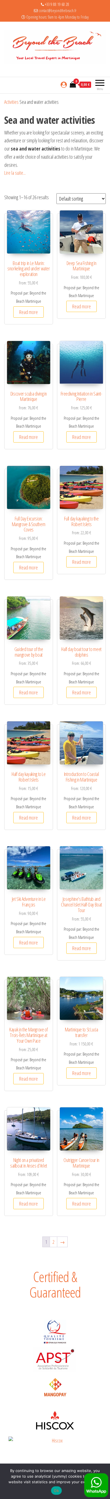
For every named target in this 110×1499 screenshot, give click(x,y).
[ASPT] (55, 1359)
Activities (11, 101)
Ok (56, 1490)
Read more (28, 312)
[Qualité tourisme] (55, 1332)
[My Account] (64, 84)
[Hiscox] (55, 1420)
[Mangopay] (55, 1388)
